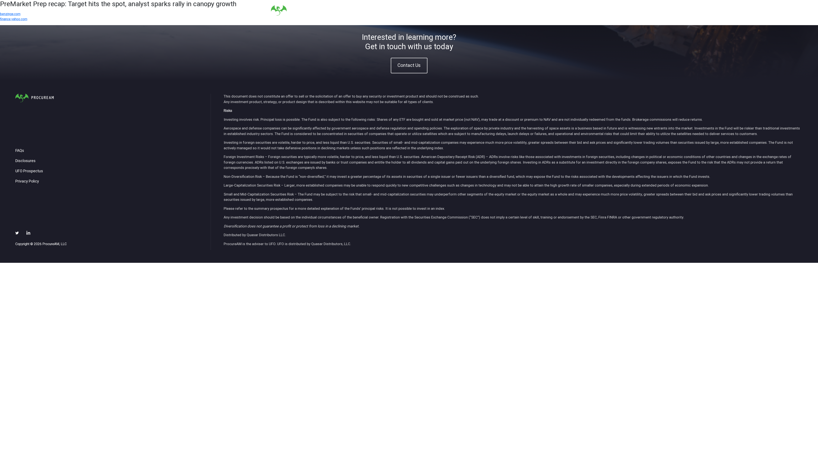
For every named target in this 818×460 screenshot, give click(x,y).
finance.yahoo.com (13, 19)
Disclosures (25, 161)
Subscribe (515, 10)
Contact (537, 10)
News (495, 10)
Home (427, 10)
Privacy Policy (27, 181)
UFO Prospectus (29, 171)
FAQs (19, 150)
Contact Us (409, 65)
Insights (477, 10)
